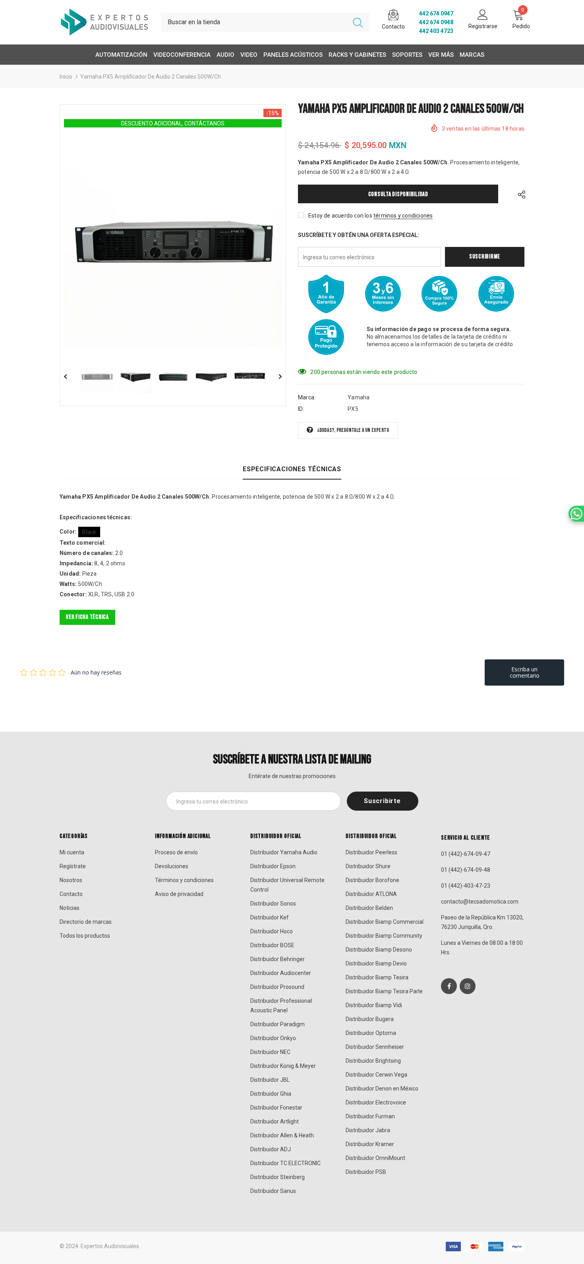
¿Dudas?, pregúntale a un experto (353, 430)
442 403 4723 (436, 31)
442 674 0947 (436, 13)
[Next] (274, 376)
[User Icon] (483, 14)
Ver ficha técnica (87, 617)
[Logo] (104, 22)
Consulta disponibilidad (398, 194)
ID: (301, 409)
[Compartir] (519, 194)
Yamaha (358, 397)
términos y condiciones (403, 215)
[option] (173, 238)
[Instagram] (468, 986)
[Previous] (71, 376)
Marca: (306, 397)
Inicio (66, 76)
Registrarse (482, 26)
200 (315, 372)
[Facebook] (449, 986)
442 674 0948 (436, 22)
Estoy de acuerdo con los (340, 215)
